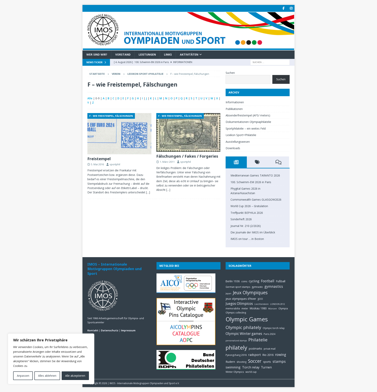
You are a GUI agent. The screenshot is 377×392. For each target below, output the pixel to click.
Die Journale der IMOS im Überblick (253, 232)
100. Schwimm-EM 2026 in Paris (251, 182)
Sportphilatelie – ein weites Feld (246, 128)
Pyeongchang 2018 (236, 355)
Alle (89, 98)
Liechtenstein (261, 304)
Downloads (233, 148)
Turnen (266, 367)
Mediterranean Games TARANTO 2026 (255, 175)
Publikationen (234, 109)
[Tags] (257, 162)
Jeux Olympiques (250, 293)
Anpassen (23, 375)
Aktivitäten (189, 54)
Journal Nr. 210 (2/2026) (246, 226)
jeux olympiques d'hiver (241, 299)
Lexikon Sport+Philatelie (145, 74)
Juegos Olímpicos (239, 303)
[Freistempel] (119, 133)
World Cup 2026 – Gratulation (249, 206)
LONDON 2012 (277, 304)
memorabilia (233, 308)
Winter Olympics (235, 372)
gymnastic (257, 287)
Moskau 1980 (258, 308)
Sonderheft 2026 (241, 219)
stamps (279, 361)
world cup (251, 372)
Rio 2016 (268, 355)
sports (267, 362)
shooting (241, 362)
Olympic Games (247, 319)
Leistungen (147, 54)
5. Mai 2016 (97, 164)
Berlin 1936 (233, 281)
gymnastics (273, 286)
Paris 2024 (269, 334)
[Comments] (278, 162)
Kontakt (92, 330)
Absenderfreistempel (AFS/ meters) (248, 115)
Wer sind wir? (96, 54)
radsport (254, 355)
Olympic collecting (236, 312)
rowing (280, 354)
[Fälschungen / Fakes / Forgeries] (188, 132)
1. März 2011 (167, 162)
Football (267, 281)
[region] (51, 359)
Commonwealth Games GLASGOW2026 (256, 199)
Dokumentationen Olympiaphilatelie (248, 122)
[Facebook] (283, 8)
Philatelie (257, 340)
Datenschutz (109, 330)
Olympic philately (243, 327)
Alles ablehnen (47, 375)
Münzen (272, 308)
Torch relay (250, 367)
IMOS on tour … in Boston (247, 239)
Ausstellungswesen (238, 141)
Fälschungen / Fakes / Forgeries (187, 156)
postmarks (255, 348)
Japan (228, 293)
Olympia (283, 308)
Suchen (230, 73)
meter (245, 308)
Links (168, 54)
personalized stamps (236, 340)
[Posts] (236, 162)
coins (244, 281)
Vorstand (123, 54)
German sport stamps (238, 287)
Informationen (235, 102)
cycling (254, 281)
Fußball (280, 281)
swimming (233, 367)
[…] (148, 192)
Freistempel (99, 158)
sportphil (115, 164)
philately (236, 347)
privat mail (269, 348)
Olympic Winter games (244, 333)
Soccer (255, 361)
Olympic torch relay (274, 328)
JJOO (260, 299)
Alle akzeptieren (75, 375)
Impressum (128, 330)
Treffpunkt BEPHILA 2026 (247, 213)
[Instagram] (291, 8)
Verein (116, 74)
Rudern (230, 362)
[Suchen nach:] (270, 62)
